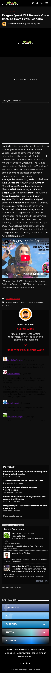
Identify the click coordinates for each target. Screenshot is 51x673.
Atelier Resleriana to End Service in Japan (23, 481)
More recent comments (13, 587)
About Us (10, 653)
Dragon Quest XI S (29, 302)
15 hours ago (16, 561)
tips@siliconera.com (30, 670)
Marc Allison (17, 553)
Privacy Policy (25, 656)
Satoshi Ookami (19, 566)
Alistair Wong (17, 24)
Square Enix (7, 305)
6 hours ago (12, 548)
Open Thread (22, 650)
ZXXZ (14, 533)
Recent (12, 525)
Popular (20, 525)
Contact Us (23, 653)
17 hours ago (40, 576)
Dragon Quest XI (13, 302)
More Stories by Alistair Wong (25, 350)
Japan (41, 302)
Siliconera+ (37, 650)
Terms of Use (39, 653)
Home (10, 650)
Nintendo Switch (9, 12)
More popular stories (12, 516)
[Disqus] (25, 388)
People (5, 525)
